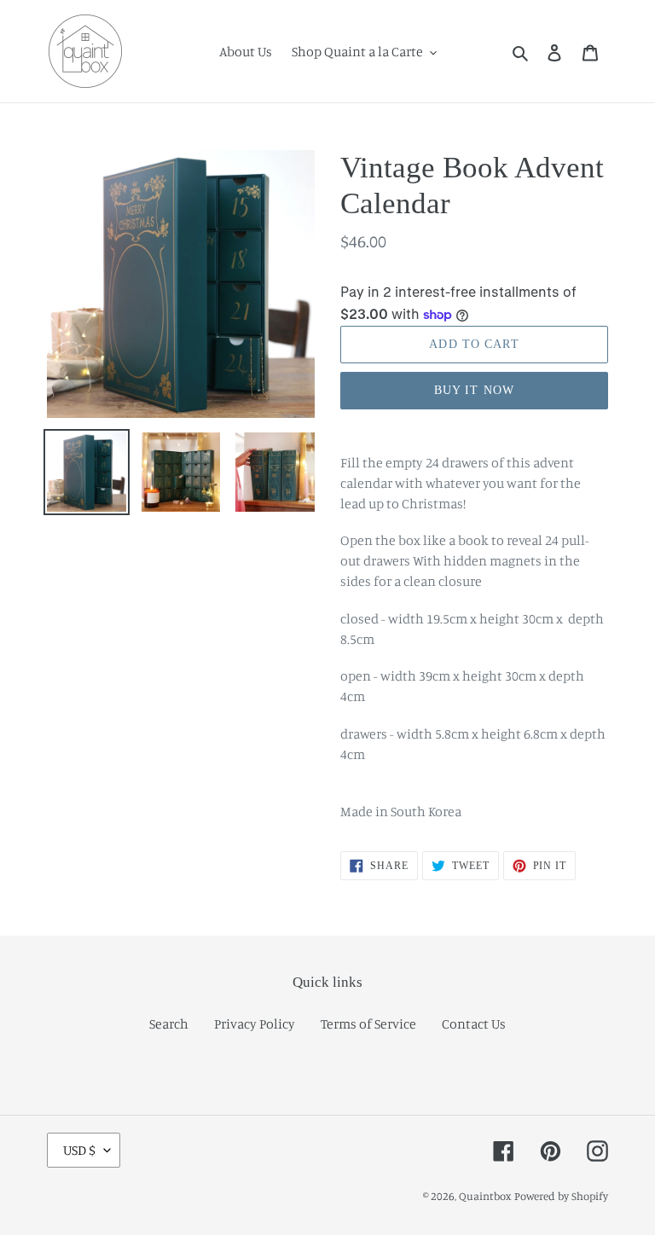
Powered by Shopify (561, 1196)
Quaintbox (485, 1196)
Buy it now (474, 390)
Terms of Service (368, 1023)
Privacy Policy (254, 1023)
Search (168, 1023)
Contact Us (474, 1023)
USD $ (79, 1149)
